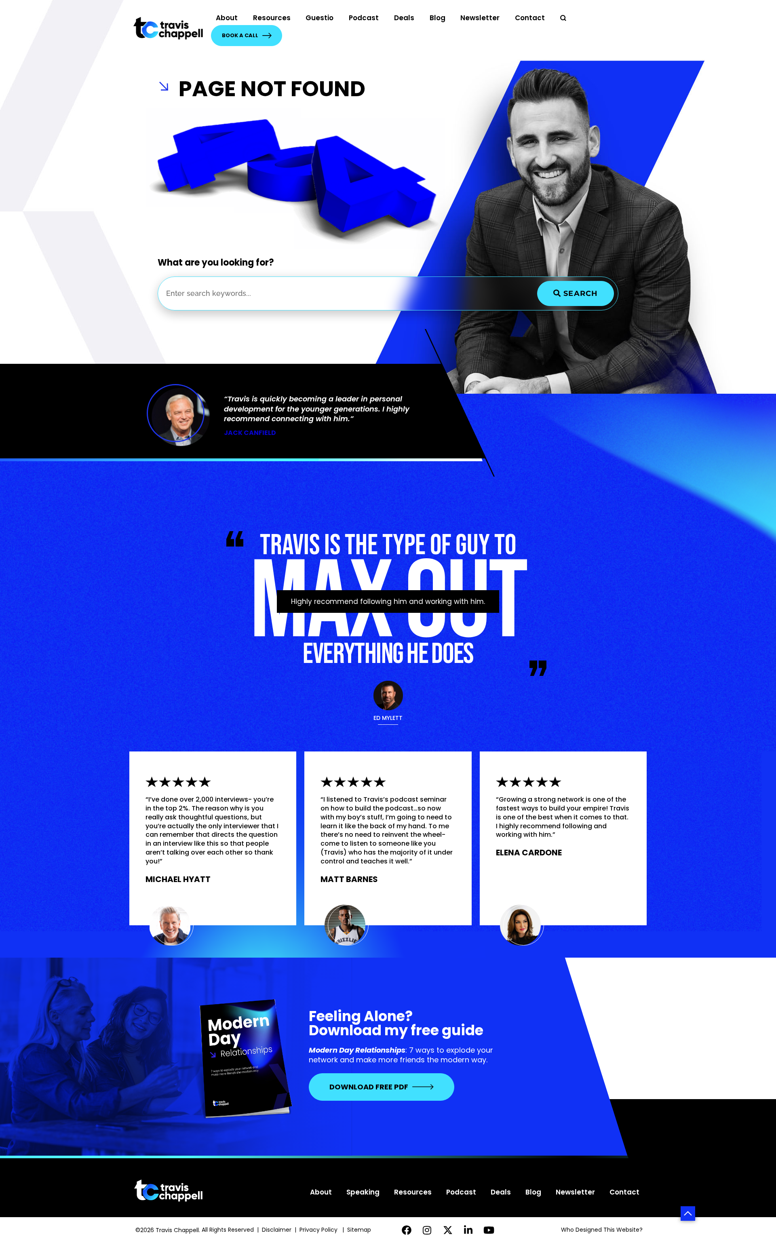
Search (579, 293)
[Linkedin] (468, 1230)
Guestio (319, 18)
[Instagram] (427, 1230)
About (227, 18)
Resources (272, 18)
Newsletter (480, 18)
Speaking (363, 1192)
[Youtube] (489, 1230)
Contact (530, 18)
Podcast (364, 18)
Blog (437, 18)
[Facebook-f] (407, 1230)
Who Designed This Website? (602, 1230)
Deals (404, 18)
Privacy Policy (319, 1230)
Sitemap (360, 1230)
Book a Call (240, 35)
